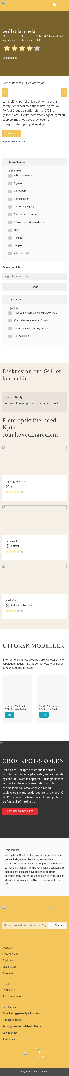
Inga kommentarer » (13, 141)
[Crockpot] (18, 5)
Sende (34, 286)
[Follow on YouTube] (19, 937)
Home (6, 83)
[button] (64, 6)
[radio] (7, 48)
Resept (16, 83)
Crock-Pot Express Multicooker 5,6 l (48, 708)
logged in (27, 403)
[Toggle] (63, 162)
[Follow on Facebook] (6, 937)
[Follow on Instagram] (12, 937)
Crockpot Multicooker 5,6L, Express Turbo (16, 708)
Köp (9, 714)
